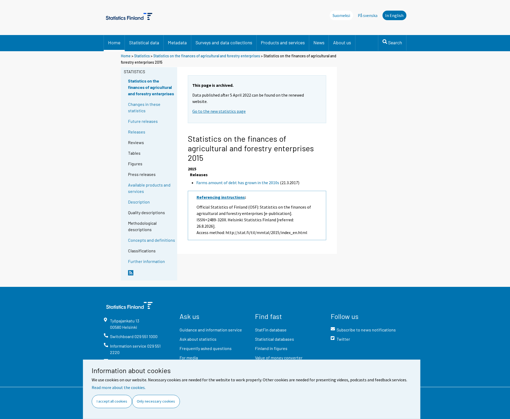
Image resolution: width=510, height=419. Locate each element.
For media (189, 357)
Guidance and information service (211, 329)
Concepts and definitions (151, 240)
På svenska (367, 15)
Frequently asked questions (206, 348)
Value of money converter (279, 357)
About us (342, 42)
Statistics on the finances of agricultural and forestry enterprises (206, 56)
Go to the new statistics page (219, 111)
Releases (136, 131)
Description (139, 201)
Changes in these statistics (144, 107)
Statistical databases (274, 339)
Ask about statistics (198, 339)
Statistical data (144, 42)
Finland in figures (271, 348)
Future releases (143, 121)
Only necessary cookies (156, 401)
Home (114, 42)
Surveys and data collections (224, 42)
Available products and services (149, 188)
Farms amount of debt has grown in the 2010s (237, 182)
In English (394, 15)
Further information (146, 261)
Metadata (177, 42)
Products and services (283, 42)
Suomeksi (341, 15)
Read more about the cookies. (119, 387)
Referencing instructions (221, 197)
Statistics (142, 56)
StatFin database (271, 329)
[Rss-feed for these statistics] (151, 275)
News (318, 42)
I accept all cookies (112, 401)
